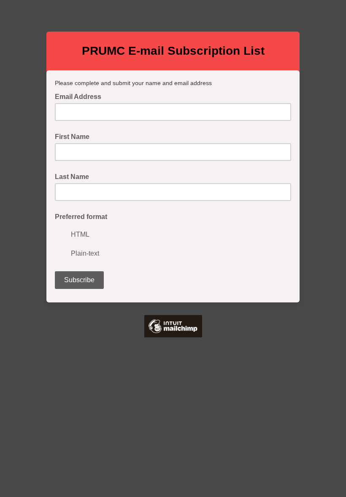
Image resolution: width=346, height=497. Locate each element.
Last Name (72, 176)
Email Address (80, 96)
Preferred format (81, 216)
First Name (72, 136)
